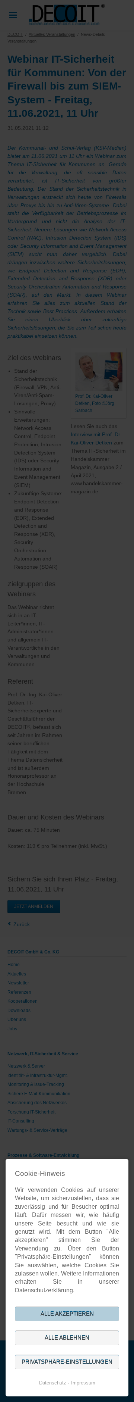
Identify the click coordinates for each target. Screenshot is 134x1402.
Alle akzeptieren (67, 1314)
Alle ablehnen (67, 1337)
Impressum (83, 1383)
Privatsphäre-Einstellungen (67, 1362)
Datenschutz (52, 1383)
